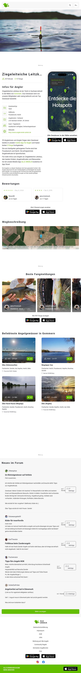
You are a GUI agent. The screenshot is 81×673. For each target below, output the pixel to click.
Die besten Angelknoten (40, 648)
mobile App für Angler (23, 143)
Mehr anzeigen (40, 611)
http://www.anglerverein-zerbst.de (19, 132)
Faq (40, 651)
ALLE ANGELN (26, 162)
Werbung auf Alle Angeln (41, 641)
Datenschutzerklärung (40, 627)
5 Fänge (10, 145)
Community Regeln (40, 644)
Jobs (40, 637)
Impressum (40, 630)
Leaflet (4, 247)
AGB (40, 634)
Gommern (18, 94)
